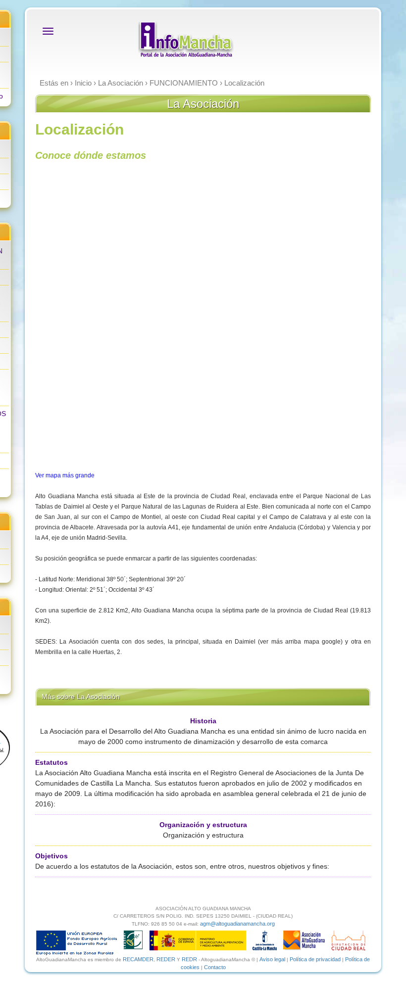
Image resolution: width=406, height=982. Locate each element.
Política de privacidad (315, 959)
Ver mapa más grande (65, 475)
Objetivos (51, 856)
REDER (165, 959)
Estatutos (51, 762)
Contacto (215, 967)
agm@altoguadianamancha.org (237, 924)
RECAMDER (138, 959)
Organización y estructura (203, 825)
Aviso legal (272, 959)
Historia (203, 721)
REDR (190, 959)
